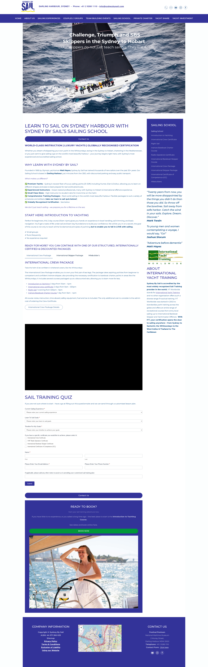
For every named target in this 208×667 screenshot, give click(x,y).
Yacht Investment (182, 18)
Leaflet (108, 651)
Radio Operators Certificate (163, 155)
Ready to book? (84, 506)
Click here (164, 647)
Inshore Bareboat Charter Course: (42, 293)
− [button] (81, 631)
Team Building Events (98, 18)
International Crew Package (39, 255)
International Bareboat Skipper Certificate (40, 444)
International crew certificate (40, 287)
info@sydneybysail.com (111, 6)
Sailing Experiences (49, 18)
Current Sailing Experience (35, 409)
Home (18, 18)
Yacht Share (162, 18)
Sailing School (122, 18)
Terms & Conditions (50, 644)
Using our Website (50, 650)
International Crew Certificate (36, 438)
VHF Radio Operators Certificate (37, 441)
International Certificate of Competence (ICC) (41, 446)
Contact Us (83, 139)
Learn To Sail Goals (32, 418)
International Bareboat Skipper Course (164, 160)
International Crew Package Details (43, 307)
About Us (29, 18)
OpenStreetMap (117, 651)
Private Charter (143, 18)
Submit (29, 483)
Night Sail (32, 290)
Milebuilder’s (94, 255)
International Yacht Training (168, 293)
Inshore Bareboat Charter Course (162, 149)
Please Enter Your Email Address (37, 464)
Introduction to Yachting (39, 284)
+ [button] (81, 627)
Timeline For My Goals (33, 426)
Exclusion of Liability (50, 647)
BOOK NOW (83, 531)
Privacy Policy (50, 641)
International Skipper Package (69, 255)
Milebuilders (156, 182)
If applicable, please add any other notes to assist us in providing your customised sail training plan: (60, 473)
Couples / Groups (73, 18)
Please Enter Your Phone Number (97, 464)
